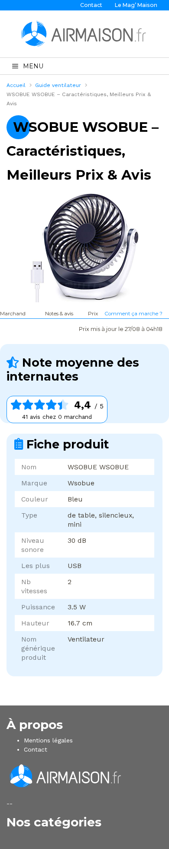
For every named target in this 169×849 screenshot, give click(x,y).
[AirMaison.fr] (84, 33)
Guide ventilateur (58, 85)
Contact (91, 5)
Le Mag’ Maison (136, 5)
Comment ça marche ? (133, 314)
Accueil (16, 85)
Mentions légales (48, 740)
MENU (33, 66)
